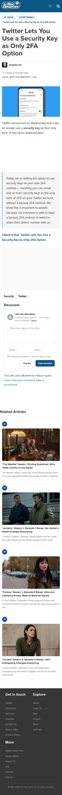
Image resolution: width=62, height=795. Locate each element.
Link (34, 77)
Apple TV (10, 761)
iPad (35, 724)
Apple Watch (12, 756)
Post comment (45, 363)
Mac (35, 713)
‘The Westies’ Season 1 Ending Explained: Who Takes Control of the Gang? (28, 466)
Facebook (10, 708)
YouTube (10, 713)
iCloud (8, 777)
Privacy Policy (12, 735)
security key (31, 128)
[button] (50, 6)
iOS (7, 766)
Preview (27, 363)
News (36, 703)
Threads (9, 719)
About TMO (11, 729)
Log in (34, 320)
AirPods (37, 729)
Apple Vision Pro (14, 750)
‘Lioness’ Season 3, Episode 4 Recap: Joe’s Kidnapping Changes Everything (26, 661)
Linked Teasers (26, 17)
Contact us (11, 724)
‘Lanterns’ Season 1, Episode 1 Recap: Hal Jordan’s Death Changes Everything (30, 529)
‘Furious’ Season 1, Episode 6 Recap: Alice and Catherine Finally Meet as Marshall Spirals (28, 593)
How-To (37, 708)
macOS (9, 772)
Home (10, 17)
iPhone (37, 719)
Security (9, 296)
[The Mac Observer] (11, 6)
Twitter (22, 296)
